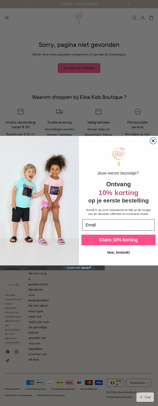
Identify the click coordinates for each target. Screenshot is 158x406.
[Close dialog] (153, 140)
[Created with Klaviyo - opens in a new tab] (79, 267)
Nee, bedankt (118, 252)
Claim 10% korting (118, 239)
